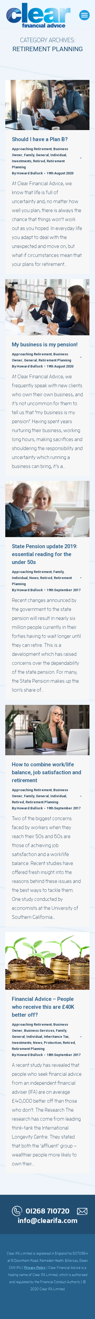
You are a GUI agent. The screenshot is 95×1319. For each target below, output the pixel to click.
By (27, 173)
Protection (52, 1043)
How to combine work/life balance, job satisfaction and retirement (46, 772)
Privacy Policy (35, 1267)
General (42, 155)
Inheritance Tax (56, 1037)
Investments (21, 161)
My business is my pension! (45, 344)
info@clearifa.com (48, 1220)
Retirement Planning (55, 360)
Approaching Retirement (32, 149)
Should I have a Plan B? (40, 139)
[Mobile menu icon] (84, 15)
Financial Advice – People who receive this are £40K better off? (43, 1007)
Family (29, 155)
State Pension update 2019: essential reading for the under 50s (44, 554)
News (34, 578)
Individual (58, 155)
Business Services (39, 1031)
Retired (39, 161)
